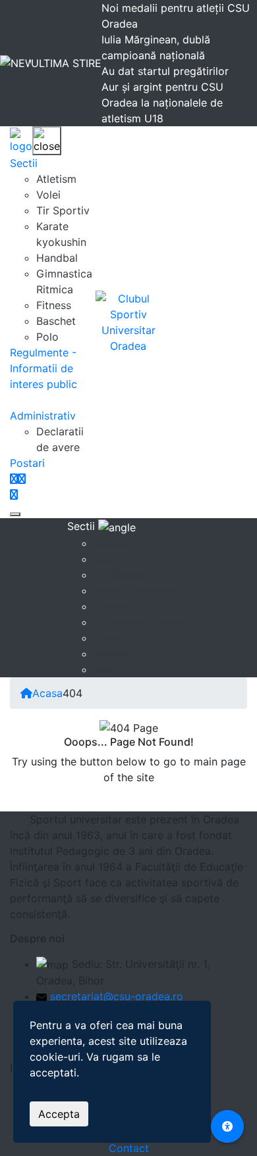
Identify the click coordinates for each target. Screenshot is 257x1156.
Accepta (59, 1113)
